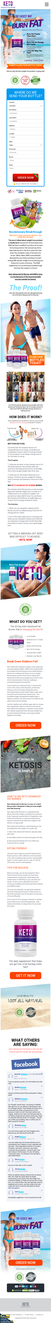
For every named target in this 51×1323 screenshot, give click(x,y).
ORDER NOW (25, 177)
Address (12, 126)
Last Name (12, 118)
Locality (11, 134)
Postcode (12, 149)
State (10, 142)
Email (11, 165)
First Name (12, 110)
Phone (11, 157)
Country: (11, 102)
